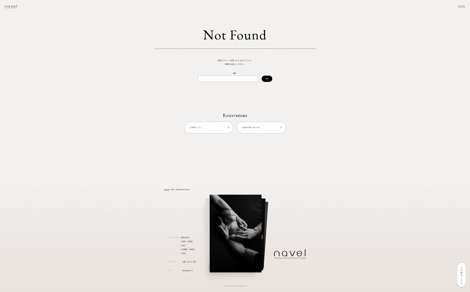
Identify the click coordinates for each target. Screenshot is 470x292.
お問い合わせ (187, 262)
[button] (236, 231)
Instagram (186, 270)
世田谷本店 (185, 237)
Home (166, 189)
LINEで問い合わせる (251, 127)
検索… (235, 73)
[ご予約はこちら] (461, 275)
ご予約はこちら (195, 127)
